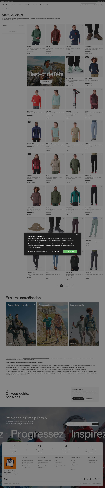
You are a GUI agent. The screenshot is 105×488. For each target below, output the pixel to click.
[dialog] (52, 244)
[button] (37, 251)
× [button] (78, 234)
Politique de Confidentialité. (35, 247)
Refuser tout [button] (56, 251)
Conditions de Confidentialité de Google (55, 245)
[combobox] (77, 234)
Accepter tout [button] (70, 251)
